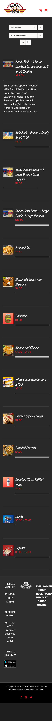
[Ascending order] (40, 27)
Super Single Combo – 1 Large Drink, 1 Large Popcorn (29, 174)
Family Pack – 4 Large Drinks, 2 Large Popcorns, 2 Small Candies (31, 66)
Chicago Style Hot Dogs (29, 415)
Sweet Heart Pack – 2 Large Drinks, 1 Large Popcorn (31, 213)
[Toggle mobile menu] (46, 10)
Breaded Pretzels (25, 447)
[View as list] (28, 42)
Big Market (39, 689)
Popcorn (20, 547)
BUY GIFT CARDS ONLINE (42, 601)
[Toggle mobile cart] (40, 10)
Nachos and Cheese (26, 347)
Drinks (19, 516)
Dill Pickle (21, 315)
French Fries (22, 247)
